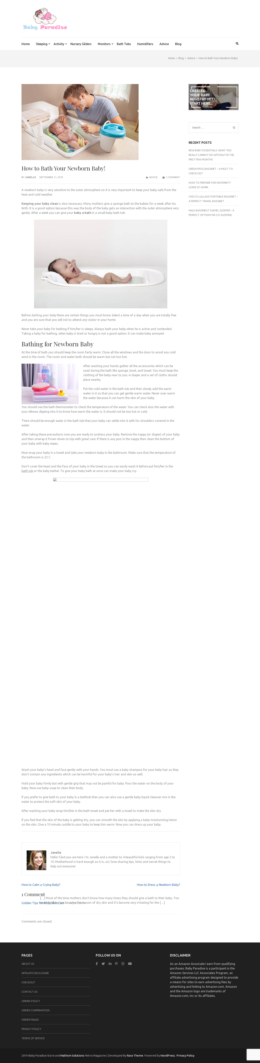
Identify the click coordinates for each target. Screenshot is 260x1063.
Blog (178, 44)
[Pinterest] (116, 963)
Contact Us (29, 991)
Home (26, 44)
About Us (28, 963)
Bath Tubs (124, 44)
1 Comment (173, 177)
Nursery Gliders (81, 44)
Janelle (30, 177)
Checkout (28, 982)
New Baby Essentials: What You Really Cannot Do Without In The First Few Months (211, 155)
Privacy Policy (31, 1028)
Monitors (104, 44)
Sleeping (41, 44)
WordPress (167, 1055)
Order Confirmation (35, 1010)
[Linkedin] (110, 963)
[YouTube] (130, 963)
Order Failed (30, 1019)
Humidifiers (145, 44)
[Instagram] (122, 963)
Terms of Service (33, 1038)
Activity (59, 44)
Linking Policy (31, 1001)
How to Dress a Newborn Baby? (158, 884)
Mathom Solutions (72, 1055)
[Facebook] (97, 963)
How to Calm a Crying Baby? (41, 884)
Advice (164, 44)
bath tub (27, 471)
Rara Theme (135, 1055)
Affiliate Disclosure (35, 973)
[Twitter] (103, 963)
